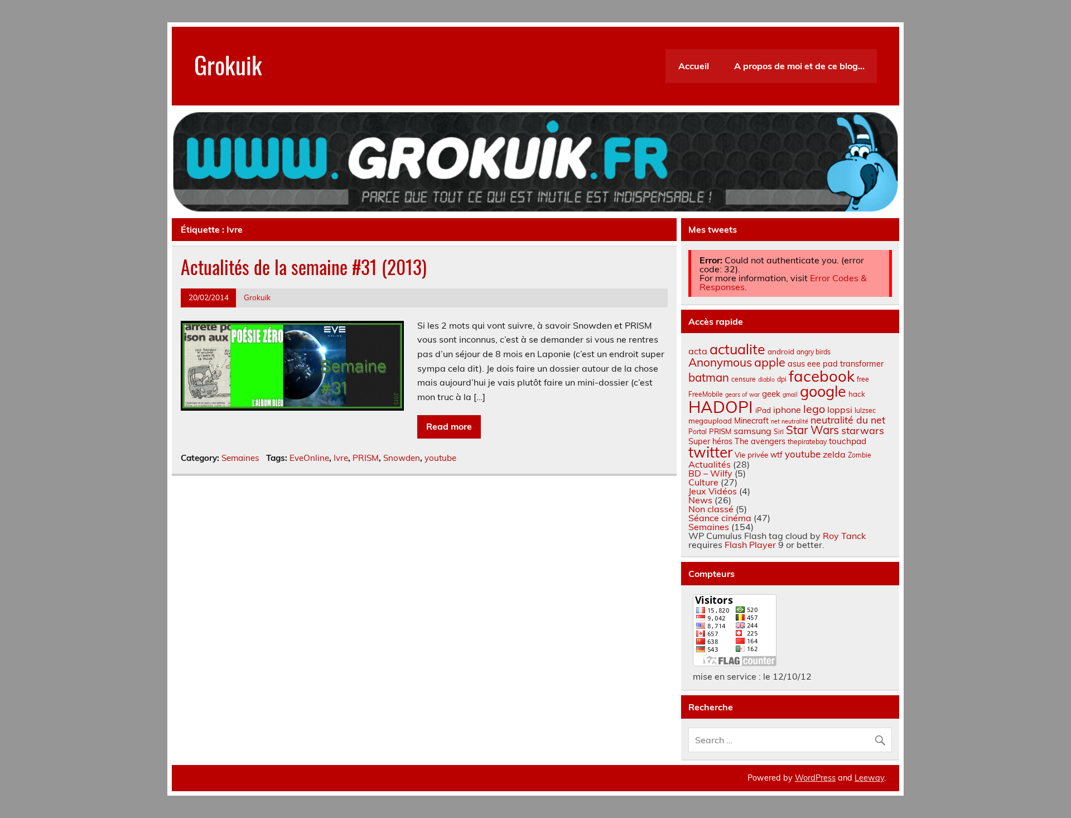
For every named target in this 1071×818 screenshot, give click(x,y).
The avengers (760, 441)
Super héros (710, 441)
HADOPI (720, 407)
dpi (782, 379)
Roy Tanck (844, 535)
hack (856, 393)
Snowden (401, 458)
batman (708, 377)
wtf (776, 455)
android (781, 351)
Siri (779, 431)
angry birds (814, 352)
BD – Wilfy (710, 473)
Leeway (869, 778)
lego (814, 409)
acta (697, 351)
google (823, 391)
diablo (766, 379)
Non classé (711, 508)
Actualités (709, 464)
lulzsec (865, 410)
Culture (703, 482)
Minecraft (751, 421)
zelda (834, 454)
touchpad (847, 441)
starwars (862, 430)
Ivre (341, 458)
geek (771, 393)
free (863, 379)
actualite (737, 349)
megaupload (710, 420)
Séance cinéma (719, 517)
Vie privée (751, 454)
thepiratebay (807, 441)
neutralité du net (848, 419)
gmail (790, 394)
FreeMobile (705, 394)
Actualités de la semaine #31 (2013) (304, 267)
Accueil (693, 65)
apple (769, 361)
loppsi (839, 409)
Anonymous (720, 362)
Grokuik (228, 64)
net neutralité (789, 421)
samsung (752, 430)
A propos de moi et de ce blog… (799, 65)
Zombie (859, 455)
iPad (763, 410)
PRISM (366, 458)
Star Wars (812, 430)
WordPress (815, 778)
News (700, 500)
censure (743, 379)
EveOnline (309, 458)
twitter (710, 452)
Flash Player (750, 544)
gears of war (742, 394)
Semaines (240, 458)
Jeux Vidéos (712, 491)
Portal (697, 431)
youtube (440, 458)
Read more (449, 426)
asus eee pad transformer (836, 364)
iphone (787, 409)
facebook (822, 376)
